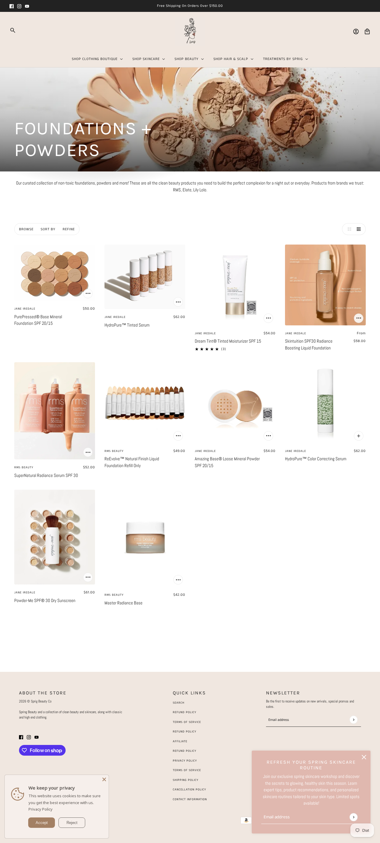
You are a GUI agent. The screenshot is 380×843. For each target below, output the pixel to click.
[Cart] (367, 31)
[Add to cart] (88, 293)
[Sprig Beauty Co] (190, 31)
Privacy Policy (40, 809)
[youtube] (27, 6)
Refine (69, 229)
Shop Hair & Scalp (230, 59)
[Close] (104, 779)
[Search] (13, 30)
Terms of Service (187, 722)
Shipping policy (185, 780)
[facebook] (11, 6)
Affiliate (180, 741)
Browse (26, 229)
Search (178, 703)
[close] (364, 757)
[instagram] (19, 6)
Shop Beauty (187, 59)
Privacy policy (185, 761)
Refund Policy (184, 712)
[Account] (356, 31)
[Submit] (353, 817)
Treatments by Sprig (283, 59)
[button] (348, 229)
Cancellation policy (189, 789)
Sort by (48, 229)
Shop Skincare (146, 59)
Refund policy (184, 751)
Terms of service (187, 770)
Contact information (190, 799)
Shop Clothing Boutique (95, 59)
